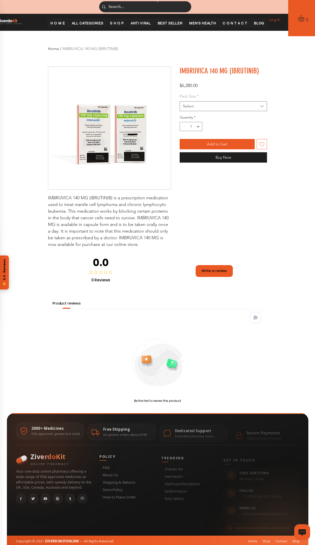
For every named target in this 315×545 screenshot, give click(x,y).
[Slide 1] (157, 1)
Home (53, 48)
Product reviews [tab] (66, 303)
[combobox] (223, 106)
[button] (305, 18)
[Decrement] (183, 126)
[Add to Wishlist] (262, 144)
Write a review (214, 270)
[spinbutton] (191, 126)
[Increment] (198, 126)
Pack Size (189, 96)
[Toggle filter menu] (255, 317)
